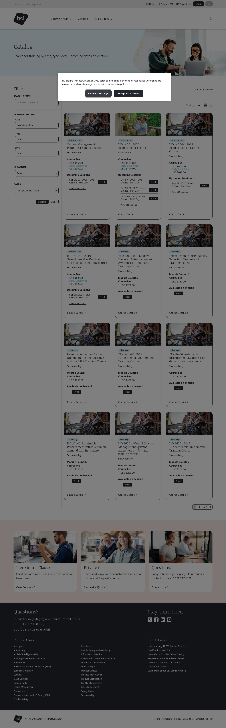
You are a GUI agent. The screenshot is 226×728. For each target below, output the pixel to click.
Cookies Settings (98, 93)
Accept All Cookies (128, 93)
